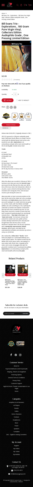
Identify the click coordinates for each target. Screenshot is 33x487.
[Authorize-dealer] (11, 343)
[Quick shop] (13, 267)
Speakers (16, 429)
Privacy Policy (16, 380)
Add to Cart (10, 274)
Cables (17, 411)
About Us (16, 366)
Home (3, 13)
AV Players (16, 405)
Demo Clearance (16, 414)
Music (16, 423)
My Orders (16, 448)
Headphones (16, 420)
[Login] (21, 5)
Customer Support (16, 383)
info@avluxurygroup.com (18, 474)
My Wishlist (16, 454)
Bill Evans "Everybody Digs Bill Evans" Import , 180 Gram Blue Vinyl (10, 282)
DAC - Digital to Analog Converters (16, 434)
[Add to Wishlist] (13, 264)
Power (16, 426)
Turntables (16, 431)
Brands (16, 408)
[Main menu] (3, 5)
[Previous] (3, 275)
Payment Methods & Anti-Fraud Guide (16, 369)
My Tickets (16, 451)
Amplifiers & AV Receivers (16, 402)
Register (16, 445)
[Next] (30, 275)
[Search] (17, 5)
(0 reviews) (17, 79)
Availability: (5, 89)
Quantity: (4, 94)
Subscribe (25, 313)
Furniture (16, 417)
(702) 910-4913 (18, 470)
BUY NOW (9, 100)
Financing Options (16, 375)
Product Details (10, 125)
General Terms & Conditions (16, 377)
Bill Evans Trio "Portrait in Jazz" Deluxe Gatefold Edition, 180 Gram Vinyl (22, 282)
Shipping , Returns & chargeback (16, 372)
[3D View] (21, 343)
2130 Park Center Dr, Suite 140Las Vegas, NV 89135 (18, 466)
